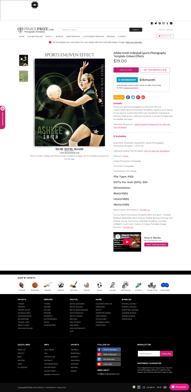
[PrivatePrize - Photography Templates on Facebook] (152, 23)
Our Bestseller (34, 36)
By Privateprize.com (153, 240)
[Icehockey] (75, 285)
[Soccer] (101, 285)
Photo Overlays (76, 313)
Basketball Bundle (130, 310)
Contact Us (145, 210)
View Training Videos (156, 244)
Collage (47, 310)
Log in (161, 30)
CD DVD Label (101, 319)
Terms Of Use (49, 357)
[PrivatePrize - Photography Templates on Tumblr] (167, 23)
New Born (74, 325)
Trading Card (23, 322)
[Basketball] (37, 285)
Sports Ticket (23, 325)
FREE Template (73, 36)
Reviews (111, 36)
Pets (72, 331)
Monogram (100, 307)
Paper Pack (101, 325)
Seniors (48, 299)
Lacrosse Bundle (129, 313)
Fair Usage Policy (51, 364)
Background (23, 319)
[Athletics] (140, 285)
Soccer (74, 371)
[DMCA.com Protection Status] (134, 388)
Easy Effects (75, 322)
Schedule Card (24, 313)
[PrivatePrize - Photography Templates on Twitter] (156, 23)
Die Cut (99, 310)
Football (74, 350)
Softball (74, 367)
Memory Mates (24, 310)
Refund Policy (50, 367)
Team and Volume (25, 328)
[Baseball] (49, 285)
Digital (74, 299)
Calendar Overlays (104, 304)
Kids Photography (77, 328)
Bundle (59, 36)
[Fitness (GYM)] (153, 285)
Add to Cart (126, 70)
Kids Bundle (127, 319)
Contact (122, 36)
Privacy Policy (50, 371)
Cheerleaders (50, 325)
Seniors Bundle (128, 316)
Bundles (126, 299)
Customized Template (93, 36)
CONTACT (21, 353)
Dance (46, 322)
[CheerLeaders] (166, 285)
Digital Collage (76, 307)
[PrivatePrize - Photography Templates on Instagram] (163, 23)
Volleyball (75, 360)
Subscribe (166, 353)
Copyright (48, 360)
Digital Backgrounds (79, 310)
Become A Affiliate (52, 374)
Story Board (101, 316)
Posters (21, 307)
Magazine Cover (24, 316)
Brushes (73, 319)
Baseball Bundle (129, 307)
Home (21, 36)
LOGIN (20, 364)
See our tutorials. (134, 42)
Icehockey (75, 364)
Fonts (125, 156)
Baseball (75, 357)
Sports (22, 299)
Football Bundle (129, 304)
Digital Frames (76, 316)
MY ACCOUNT (22, 367)
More (99, 299)
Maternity (48, 316)
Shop (48, 36)
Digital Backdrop (77, 304)
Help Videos (49, 350)
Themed (21, 304)
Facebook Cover (103, 322)
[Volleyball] (62, 285)
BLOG (20, 357)
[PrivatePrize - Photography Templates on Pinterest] (160, 23)
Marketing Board (103, 313)
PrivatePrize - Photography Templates (49, 387)
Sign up (169, 30)
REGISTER (21, 360)
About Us (21, 350)
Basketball (76, 353)
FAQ (45, 353)
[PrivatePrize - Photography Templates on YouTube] (171, 23)
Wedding (47, 313)
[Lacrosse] (114, 285)
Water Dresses (50, 319)
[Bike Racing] (127, 285)
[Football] (24, 285)
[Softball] (88, 285)
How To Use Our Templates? (157, 151)
